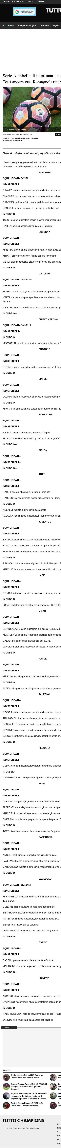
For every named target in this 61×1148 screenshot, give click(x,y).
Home (6, 2)
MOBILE (41, 2)
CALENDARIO (18, 2)
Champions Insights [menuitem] (26, 25)
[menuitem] (3, 25)
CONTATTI (31, 2)
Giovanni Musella (12, 140)
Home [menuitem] (11, 25)
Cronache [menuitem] (44, 25)
